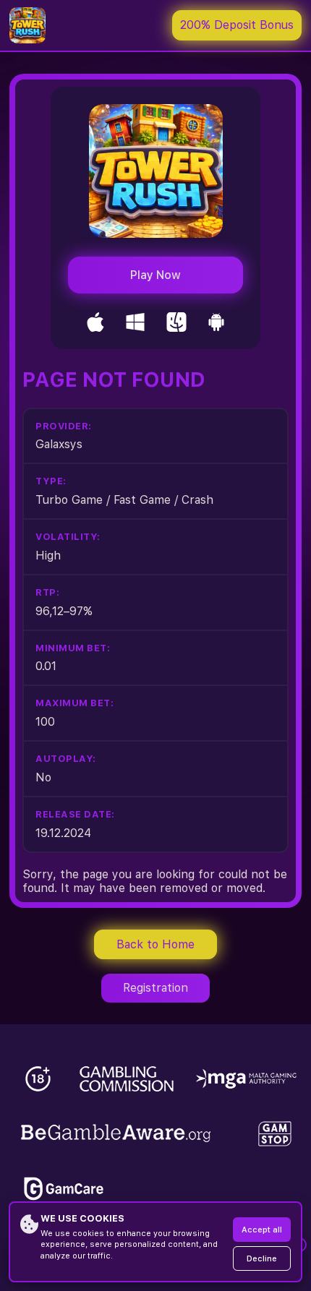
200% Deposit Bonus (237, 25)
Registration (155, 988)
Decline (262, 1259)
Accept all (262, 1230)
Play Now (155, 275)
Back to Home (155, 944)
